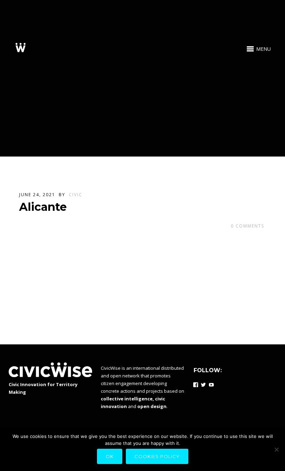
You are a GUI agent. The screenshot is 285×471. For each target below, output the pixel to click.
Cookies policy (157, 456)
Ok (110, 456)
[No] (276, 449)
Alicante (43, 207)
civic (75, 195)
